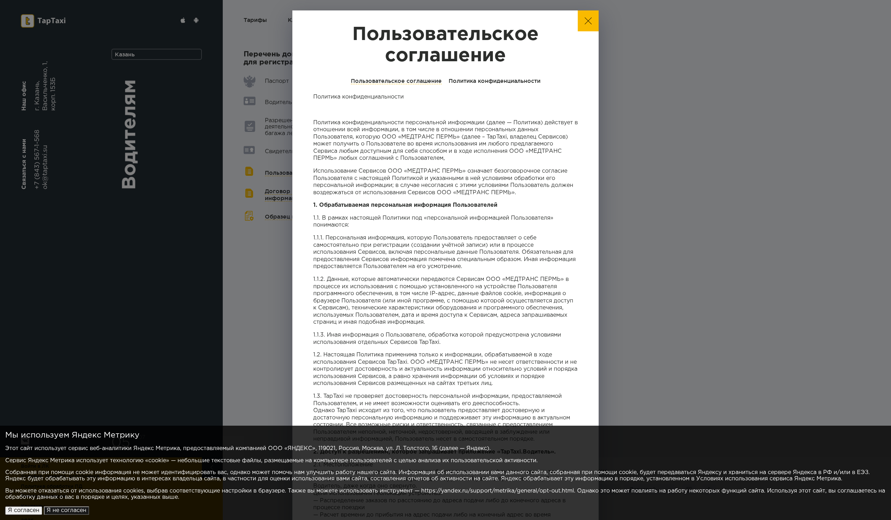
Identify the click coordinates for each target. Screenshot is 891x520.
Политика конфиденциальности (495, 81)
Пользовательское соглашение (396, 81)
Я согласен (23, 510)
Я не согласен (66, 510)
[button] (588, 20)
